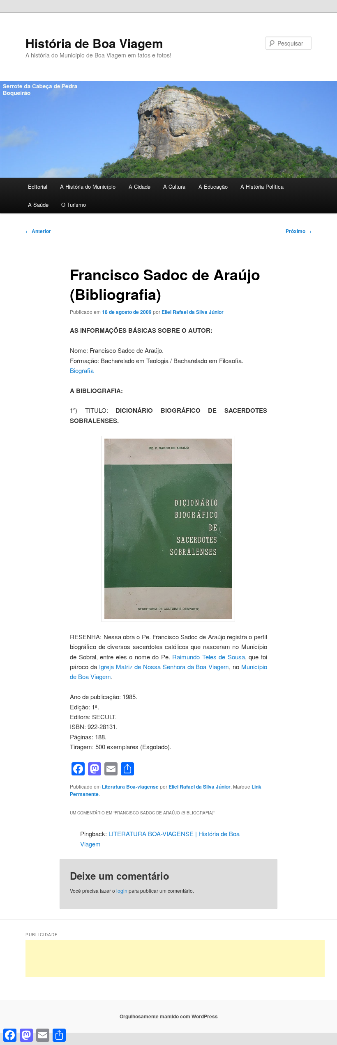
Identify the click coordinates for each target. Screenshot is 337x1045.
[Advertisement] (175, 958)
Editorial (37, 186)
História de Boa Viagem (94, 43)
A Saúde (38, 204)
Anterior (38, 231)
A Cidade (139, 186)
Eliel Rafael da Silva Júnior (193, 312)
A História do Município (87, 186)
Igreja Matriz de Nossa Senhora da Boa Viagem (164, 666)
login (121, 890)
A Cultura (174, 186)
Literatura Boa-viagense (130, 786)
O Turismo (73, 204)
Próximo (299, 231)
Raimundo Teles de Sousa (208, 656)
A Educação (213, 186)
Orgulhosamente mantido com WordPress (169, 1016)
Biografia (82, 370)
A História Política (262, 186)
